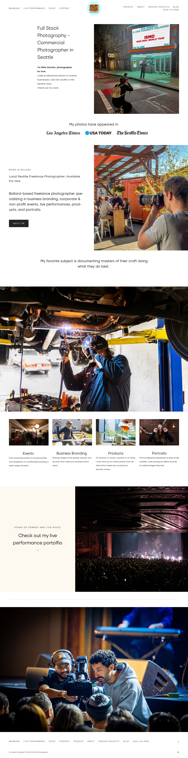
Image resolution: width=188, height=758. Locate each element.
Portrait (64, 8)
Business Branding (72, 453)
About (141, 7)
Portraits (159, 453)
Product (129, 7)
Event (52, 8)
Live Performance (34, 8)
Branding (14, 8)
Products (115, 453)
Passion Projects (159, 7)
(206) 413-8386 (171, 10)
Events (29, 453)
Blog (176, 7)
